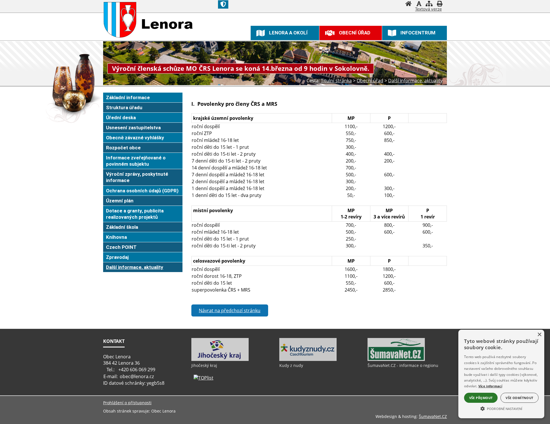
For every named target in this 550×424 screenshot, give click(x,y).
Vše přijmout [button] (481, 398)
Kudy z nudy (291, 365)
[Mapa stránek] (429, 4)
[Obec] (120, 19)
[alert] (501, 374)
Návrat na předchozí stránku (229, 310)
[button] (501, 408)
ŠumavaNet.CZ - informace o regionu (403, 365)
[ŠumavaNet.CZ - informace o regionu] (396, 359)
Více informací (490, 386)
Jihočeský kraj (204, 365)
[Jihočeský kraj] (220, 359)
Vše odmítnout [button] (519, 398)
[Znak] (223, 4)
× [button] (539, 335)
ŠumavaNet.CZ (433, 416)
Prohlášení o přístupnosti (127, 402)
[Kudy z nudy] (308, 359)
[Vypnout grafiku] (418, 4)
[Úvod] (408, 4)
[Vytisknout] (439, 4)
